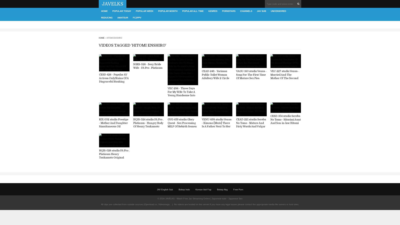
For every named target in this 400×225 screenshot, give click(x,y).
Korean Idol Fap (203, 189)
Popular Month (168, 11)
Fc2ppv (137, 17)
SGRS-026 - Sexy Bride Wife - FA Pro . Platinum (147, 66)
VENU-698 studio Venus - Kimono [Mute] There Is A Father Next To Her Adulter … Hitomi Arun (216, 125)
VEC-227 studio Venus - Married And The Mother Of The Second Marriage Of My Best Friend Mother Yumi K (284, 78)
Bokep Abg (222, 189)
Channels (246, 11)
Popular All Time (193, 11)
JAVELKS (112, 4)
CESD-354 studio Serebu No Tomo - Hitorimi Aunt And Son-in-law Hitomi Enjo (285, 121)
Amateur (122, 17)
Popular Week (144, 11)
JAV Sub (261, 11)
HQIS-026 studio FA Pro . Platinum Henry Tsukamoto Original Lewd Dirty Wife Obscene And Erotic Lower (114, 159)
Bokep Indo (184, 189)
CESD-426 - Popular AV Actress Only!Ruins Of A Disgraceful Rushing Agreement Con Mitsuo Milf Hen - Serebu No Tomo (114, 83)
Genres (212, 11)
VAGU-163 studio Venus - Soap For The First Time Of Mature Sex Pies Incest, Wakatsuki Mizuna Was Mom (251, 78)
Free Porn (238, 189)
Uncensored (278, 11)
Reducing (107, 17)
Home (104, 11)
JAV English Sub (165, 189)
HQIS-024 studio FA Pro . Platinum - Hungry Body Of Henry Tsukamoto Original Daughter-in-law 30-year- (148, 126)
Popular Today (121, 11)
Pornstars (228, 11)
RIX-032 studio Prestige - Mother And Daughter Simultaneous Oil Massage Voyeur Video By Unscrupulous (113, 126)
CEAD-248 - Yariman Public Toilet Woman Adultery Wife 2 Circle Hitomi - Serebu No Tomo (215, 78)
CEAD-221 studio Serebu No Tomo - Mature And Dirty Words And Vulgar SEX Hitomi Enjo (251, 125)
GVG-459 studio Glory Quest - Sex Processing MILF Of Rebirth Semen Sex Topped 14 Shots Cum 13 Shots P (182, 126)
